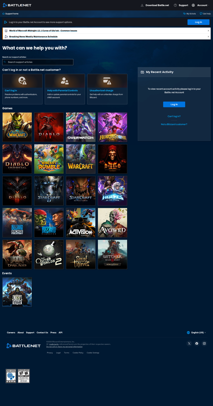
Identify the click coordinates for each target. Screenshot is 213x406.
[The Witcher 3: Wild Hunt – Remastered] (112, 254)
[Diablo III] (17, 191)
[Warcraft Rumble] (49, 159)
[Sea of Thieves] (80, 254)
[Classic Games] (49, 223)
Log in (198, 22)
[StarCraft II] (49, 191)
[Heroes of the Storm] (112, 191)
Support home (11, 13)
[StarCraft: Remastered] (80, 191)
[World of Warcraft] (17, 127)
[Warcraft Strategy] (80, 159)
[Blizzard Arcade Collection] (17, 223)
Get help (207, 13)
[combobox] (37, 62)
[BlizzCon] (17, 292)
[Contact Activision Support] (80, 223)
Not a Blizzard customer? (174, 124)
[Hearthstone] (112, 127)
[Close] (208, 31)
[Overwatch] (80, 127)
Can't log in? (174, 116)
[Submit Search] (4, 62)
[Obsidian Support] (112, 223)
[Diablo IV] (49, 127)
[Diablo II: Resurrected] (112, 159)
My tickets (191, 13)
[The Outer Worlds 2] (49, 254)
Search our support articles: (14, 57)
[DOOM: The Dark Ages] (17, 254)
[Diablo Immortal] (17, 159)
